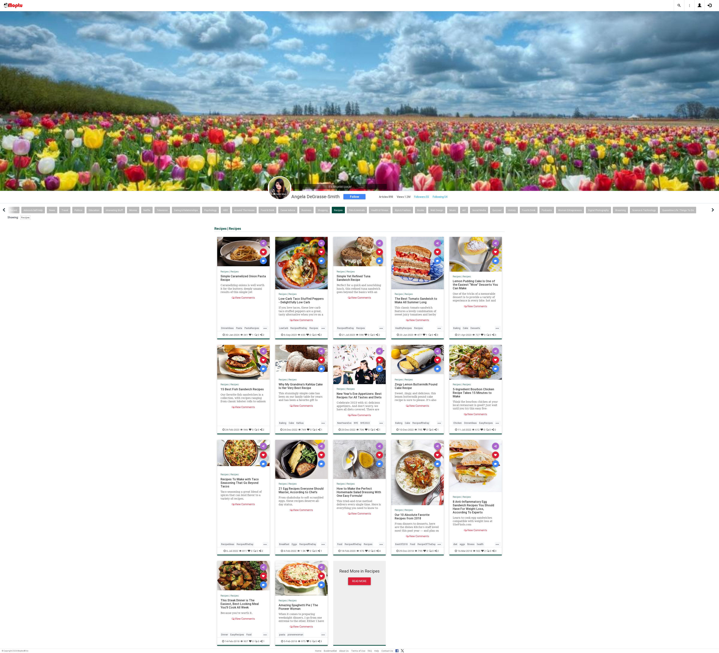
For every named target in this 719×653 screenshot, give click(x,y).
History (512, 210)
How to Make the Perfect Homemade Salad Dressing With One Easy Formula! (359, 492)
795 (420, 429)
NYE (356, 423)
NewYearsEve (344, 423)
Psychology (210, 210)
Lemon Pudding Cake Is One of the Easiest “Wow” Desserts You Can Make (475, 284)
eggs (462, 544)
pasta (282, 634)
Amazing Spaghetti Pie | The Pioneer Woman (298, 607)
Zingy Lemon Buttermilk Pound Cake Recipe (416, 386)
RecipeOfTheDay (427, 544)
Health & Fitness (379, 210)
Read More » (243, 252)
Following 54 (440, 197)
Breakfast (284, 544)
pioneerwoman (295, 634)
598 (361, 334)
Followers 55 (421, 197)
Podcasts (547, 210)
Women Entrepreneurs (570, 210)
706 (362, 429)
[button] (679, 5)
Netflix (146, 210)
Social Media (479, 210)
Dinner (224, 634)
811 (244, 551)
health (480, 544)
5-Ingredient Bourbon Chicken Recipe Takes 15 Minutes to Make (473, 392)
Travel (64, 210)
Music (452, 210)
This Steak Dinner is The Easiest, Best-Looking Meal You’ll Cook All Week (240, 603)
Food (339, 544)
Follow (354, 197)
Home (318, 650)
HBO (225, 210)
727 (478, 334)
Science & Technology (644, 210)
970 (362, 551)
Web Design (436, 210)
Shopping (323, 210)
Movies (133, 210)
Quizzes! (497, 210)
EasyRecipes (486, 423)
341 (246, 334)
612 (477, 429)
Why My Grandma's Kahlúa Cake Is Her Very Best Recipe (301, 386)
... (265, 328)
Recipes (338, 210)
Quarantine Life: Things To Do (678, 210)
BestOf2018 (401, 544)
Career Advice (287, 210)
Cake (465, 328)
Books (420, 210)
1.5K (303, 551)
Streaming (620, 210)
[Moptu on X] (402, 650)
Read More (359, 581)
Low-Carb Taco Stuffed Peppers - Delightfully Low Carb (301, 300)
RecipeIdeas (227, 544)
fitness (470, 544)
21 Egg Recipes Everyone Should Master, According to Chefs (301, 490)
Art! (464, 210)
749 (303, 429)
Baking (456, 328)
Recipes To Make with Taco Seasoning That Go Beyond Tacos (240, 482)
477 (419, 334)
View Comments (244, 297)
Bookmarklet (330, 650)
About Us (344, 650)
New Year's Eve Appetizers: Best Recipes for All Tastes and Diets (359, 395)
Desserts (475, 328)
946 (245, 429)
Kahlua (300, 423)
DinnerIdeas (227, 328)
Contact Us (387, 650)
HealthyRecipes (403, 328)
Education (94, 210)
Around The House (244, 210)
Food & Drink (267, 210)
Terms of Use (358, 650)
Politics (78, 210)
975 (303, 641)
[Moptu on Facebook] (396, 650)
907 (246, 641)
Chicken (457, 423)
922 (478, 551)
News (52, 210)
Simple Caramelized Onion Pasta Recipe (243, 278)
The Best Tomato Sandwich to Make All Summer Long (416, 300)
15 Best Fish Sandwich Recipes (242, 389)
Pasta (239, 328)
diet (455, 544)
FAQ (370, 650)
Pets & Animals (357, 210)
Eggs (294, 544)
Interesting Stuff (114, 210)
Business (306, 210)
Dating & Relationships (186, 210)
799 (420, 551)
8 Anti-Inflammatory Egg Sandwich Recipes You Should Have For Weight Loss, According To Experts (473, 507)
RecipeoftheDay (298, 328)
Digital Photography (598, 210)
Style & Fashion (403, 210)
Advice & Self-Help (33, 210)
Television (162, 210)
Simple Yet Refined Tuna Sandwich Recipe (353, 278)
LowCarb (283, 328)
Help (376, 650)
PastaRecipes (252, 328)
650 (303, 334)
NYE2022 (365, 423)
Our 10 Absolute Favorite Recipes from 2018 (412, 516)
